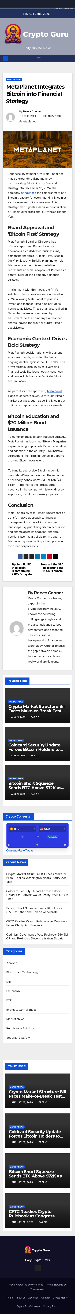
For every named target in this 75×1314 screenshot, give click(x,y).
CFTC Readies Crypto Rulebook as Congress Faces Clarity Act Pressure (35, 1216)
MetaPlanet (54, 391)
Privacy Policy (51, 1306)
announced (28, 193)
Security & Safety (18, 1037)
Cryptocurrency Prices (61, 8)
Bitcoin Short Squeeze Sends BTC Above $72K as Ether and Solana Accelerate (37, 788)
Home (10, 1297)
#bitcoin (48, 116)
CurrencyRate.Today (19, 850)
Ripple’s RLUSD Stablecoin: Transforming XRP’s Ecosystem (23, 569)
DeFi (9, 981)
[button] (70, 58)
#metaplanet (27, 121)
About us (20, 1297)
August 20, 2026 (23, 1222)
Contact (45, 1297)
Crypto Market (60, 1297)
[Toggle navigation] (38, 58)
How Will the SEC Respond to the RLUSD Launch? (52, 568)
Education (13, 991)
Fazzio (35, 717)
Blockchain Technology (22, 972)
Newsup (58, 1284)
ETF (9, 1000)
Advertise (33, 1297)
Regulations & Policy (20, 1028)
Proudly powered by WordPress (26, 1284)
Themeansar (37, 1289)
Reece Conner (32, 111)
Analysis (12, 963)
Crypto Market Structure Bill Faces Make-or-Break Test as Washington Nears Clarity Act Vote (37, 878)
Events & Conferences (21, 1009)
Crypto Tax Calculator (29, 1306)
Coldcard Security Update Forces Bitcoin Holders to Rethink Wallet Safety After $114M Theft (37, 895)
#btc (58, 116)
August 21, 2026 (23, 1102)
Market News (14, 80)
